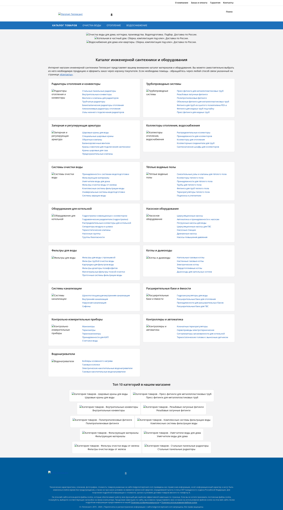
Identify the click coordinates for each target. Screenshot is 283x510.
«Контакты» (66, 74)
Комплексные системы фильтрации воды (103, 188)
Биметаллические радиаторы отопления (103, 105)
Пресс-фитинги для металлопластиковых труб (200, 90)
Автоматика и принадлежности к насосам (198, 219)
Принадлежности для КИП (95, 337)
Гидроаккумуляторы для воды (192, 295)
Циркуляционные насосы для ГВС (194, 226)
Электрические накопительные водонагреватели (107, 368)
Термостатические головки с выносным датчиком (202, 337)
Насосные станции (186, 229)
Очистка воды (92, 25)
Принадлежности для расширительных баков (200, 302)
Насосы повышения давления (192, 237)
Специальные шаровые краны (97, 136)
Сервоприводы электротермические (195, 330)
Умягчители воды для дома (96, 181)
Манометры (88, 326)
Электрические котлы (188, 264)
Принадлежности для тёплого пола (194, 181)
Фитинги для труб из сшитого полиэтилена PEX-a (202, 105)
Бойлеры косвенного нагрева (97, 360)
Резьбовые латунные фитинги (192, 94)
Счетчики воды (90, 340)
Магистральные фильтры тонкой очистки (103, 271)
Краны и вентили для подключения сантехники (106, 146)
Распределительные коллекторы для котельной (106, 222)
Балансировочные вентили (96, 143)
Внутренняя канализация (95, 299)
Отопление (114, 25)
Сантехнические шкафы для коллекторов (198, 146)
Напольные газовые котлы (190, 257)
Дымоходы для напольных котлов (194, 271)
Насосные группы (91, 233)
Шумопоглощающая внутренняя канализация (106, 295)
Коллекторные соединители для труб (196, 143)
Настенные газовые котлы (190, 261)
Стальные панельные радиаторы (99, 90)
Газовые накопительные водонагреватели (104, 371)
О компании (181, 2)
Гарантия (215, 2)
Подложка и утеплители (189, 195)
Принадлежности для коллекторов (194, 136)
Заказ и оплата (199, 2)
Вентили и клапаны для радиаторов (100, 97)
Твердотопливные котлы (189, 268)
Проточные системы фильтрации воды (102, 275)
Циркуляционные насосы (190, 215)
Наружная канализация (94, 302)
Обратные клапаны (92, 139)
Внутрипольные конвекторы (97, 94)
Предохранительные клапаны (97, 153)
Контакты (228, 2)
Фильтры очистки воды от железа (99, 184)
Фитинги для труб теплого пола (193, 188)
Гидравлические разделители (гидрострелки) (105, 219)
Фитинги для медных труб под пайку (195, 108)
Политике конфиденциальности (145, 502)
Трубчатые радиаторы (93, 101)
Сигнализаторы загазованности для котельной (201, 333)
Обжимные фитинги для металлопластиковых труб (203, 101)
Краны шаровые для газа (95, 150)
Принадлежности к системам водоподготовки (105, 174)
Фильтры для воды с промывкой (98, 257)
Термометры (88, 330)
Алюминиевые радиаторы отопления (101, 108)
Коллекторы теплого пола (190, 177)
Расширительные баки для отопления (196, 299)
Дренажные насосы (187, 233)
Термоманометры (91, 333)
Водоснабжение (136, 25)
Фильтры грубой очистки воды (98, 261)
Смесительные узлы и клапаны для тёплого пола (201, 174)
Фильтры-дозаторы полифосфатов (99, 268)
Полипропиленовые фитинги (192, 97)
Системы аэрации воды (94, 195)
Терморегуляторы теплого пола (193, 191)
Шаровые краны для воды (95, 132)
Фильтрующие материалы (95, 177)
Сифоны (86, 306)
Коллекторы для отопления (191, 139)
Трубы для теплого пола (189, 184)
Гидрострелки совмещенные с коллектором (104, 215)
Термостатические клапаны (96, 229)
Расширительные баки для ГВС (192, 306)
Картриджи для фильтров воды (98, 264)
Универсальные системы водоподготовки (103, 191)
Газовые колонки (91, 364)
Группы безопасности (93, 237)
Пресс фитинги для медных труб (193, 112)
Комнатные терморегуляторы (192, 326)
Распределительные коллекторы (193, 132)
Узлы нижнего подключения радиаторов (103, 112)
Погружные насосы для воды (191, 222)
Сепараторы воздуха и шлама (97, 226)
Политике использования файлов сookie (179, 502)
